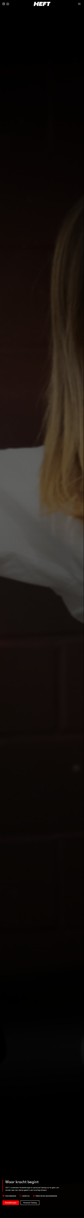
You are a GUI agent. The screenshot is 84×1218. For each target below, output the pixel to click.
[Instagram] (3, 4)
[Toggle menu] (79, 4)
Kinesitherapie (10, 1203)
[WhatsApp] (8, 4)
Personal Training (30, 1203)
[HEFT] (42, 4)
